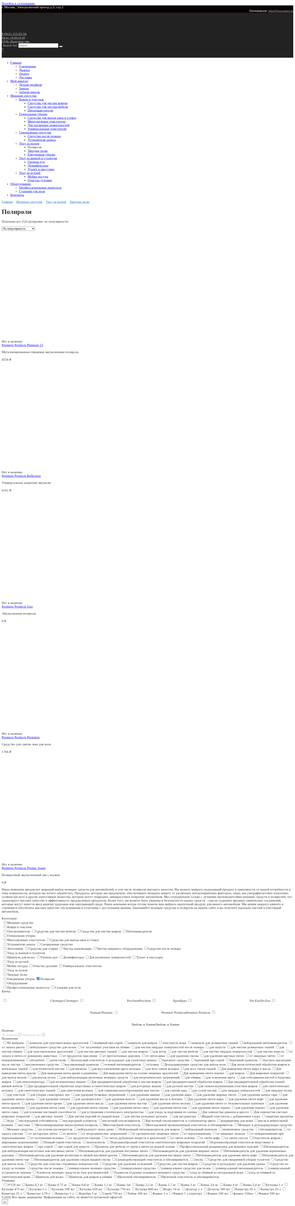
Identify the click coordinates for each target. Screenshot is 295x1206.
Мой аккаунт (19, 81)
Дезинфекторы (38, 165)
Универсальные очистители (47, 129)
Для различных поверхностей (48, 125)
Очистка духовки (40, 180)
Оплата (24, 73)
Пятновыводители (40, 110)
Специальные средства (35, 132)
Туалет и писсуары (41, 169)
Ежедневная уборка (41, 154)
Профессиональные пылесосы (40, 187)
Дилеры (24, 70)
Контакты (17, 195)
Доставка (25, 77)
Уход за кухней (29, 173)
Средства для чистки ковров (47, 103)
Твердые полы (38, 151)
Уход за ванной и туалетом (38, 158)
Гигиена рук (36, 162)
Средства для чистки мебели (48, 106)
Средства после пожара (44, 136)
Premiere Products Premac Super (24, 868)
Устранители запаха (42, 140)
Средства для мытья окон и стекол (52, 117)
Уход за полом (29, 143)
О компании (27, 66)
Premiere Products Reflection (21, 476)
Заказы (24, 88)
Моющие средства (23, 95)
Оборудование (20, 184)
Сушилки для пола (32, 191)
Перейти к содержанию (18, 3)
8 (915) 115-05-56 (16, 37)
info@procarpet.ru (280, 11)
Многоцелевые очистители (46, 121)
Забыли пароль (29, 92)
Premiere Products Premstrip (21, 737)
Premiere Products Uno (17, 606)
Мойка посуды (38, 176)
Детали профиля (30, 84)
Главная (15, 62)
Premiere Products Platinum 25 (22, 345)
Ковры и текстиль (31, 99)
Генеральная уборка (33, 114)
